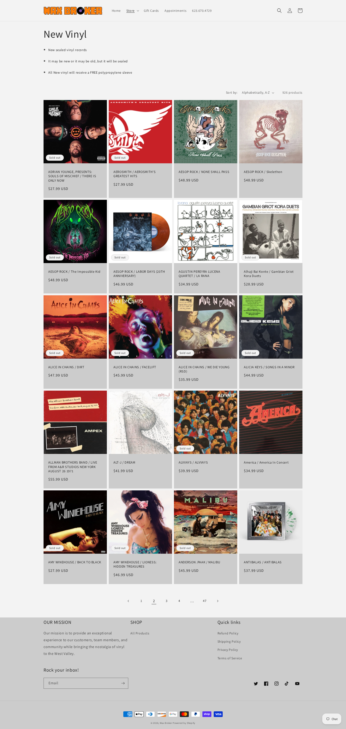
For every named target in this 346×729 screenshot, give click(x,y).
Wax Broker (166, 723)
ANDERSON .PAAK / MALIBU (199, 562)
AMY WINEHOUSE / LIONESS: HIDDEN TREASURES (135, 564)
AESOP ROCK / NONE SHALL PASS (204, 172)
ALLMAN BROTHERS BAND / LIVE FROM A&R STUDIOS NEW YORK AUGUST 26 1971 (72, 466)
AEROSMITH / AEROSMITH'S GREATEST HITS (134, 174)
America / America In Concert (266, 462)
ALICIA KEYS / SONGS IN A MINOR (269, 367)
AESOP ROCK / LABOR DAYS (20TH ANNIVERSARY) (139, 273)
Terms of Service (229, 658)
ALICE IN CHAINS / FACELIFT (134, 367)
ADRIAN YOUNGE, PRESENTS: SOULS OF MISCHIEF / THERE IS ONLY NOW (72, 176)
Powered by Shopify (184, 723)
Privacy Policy (227, 650)
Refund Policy (227, 633)
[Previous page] (128, 601)
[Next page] (217, 601)
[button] (132, 11)
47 (204, 601)
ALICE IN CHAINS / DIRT (66, 367)
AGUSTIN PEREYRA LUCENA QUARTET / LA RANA (199, 273)
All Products (139, 633)
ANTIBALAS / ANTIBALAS (263, 562)
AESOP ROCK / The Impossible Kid (74, 271)
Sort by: (231, 92)
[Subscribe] (123, 683)
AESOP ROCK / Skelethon (263, 172)
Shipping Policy (229, 641)
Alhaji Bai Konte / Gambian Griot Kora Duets (269, 273)
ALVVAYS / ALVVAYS (193, 462)
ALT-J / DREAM (124, 462)
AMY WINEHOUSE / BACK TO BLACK (74, 562)
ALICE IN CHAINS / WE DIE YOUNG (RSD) (204, 369)
